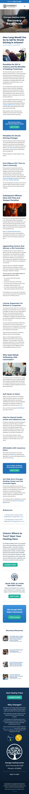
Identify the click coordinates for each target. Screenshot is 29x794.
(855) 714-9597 (17, 1)
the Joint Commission (9, 728)
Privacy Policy (14, 791)
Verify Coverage (14, 617)
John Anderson (8, 45)
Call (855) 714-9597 (10, 565)
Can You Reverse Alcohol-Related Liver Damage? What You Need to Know (16, 664)
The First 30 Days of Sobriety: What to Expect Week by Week (16, 676)
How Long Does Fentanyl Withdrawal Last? (16, 650)
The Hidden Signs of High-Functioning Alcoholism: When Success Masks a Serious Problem (16, 638)
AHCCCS (12, 454)
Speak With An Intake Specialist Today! (14, 584)
